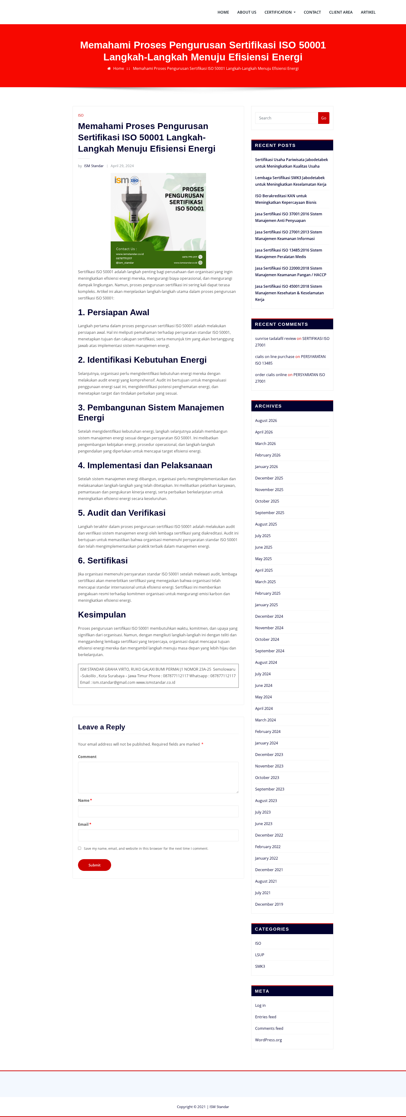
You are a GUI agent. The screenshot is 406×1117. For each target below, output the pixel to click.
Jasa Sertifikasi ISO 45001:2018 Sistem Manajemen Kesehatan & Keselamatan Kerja (289, 293)
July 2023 (263, 812)
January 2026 (266, 466)
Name (85, 800)
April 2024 (264, 708)
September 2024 (269, 650)
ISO (81, 115)
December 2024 (269, 616)
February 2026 (268, 455)
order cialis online (271, 374)
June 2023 (263, 823)
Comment (87, 756)
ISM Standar (91, 165)
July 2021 (263, 892)
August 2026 (266, 420)
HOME (223, 12)
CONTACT (312, 12)
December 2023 (269, 754)
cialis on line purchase (274, 356)
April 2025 (264, 570)
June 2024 (263, 685)
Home (118, 68)
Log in (260, 1005)
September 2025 (269, 512)
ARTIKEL (368, 12)
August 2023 (266, 800)
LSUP (259, 954)
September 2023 (269, 789)
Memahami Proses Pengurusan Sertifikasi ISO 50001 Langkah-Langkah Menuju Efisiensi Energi (216, 68)
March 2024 (265, 720)
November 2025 (269, 489)
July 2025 (263, 535)
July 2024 (263, 673)
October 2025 (267, 501)
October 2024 (267, 639)
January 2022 (266, 858)
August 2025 (266, 524)
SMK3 (260, 966)
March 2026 (265, 443)
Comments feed (269, 1028)
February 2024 (268, 731)
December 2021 (269, 869)
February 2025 (268, 593)
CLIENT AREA (341, 12)
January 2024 (266, 743)
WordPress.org (268, 1039)
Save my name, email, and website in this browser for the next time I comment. (146, 848)
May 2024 (263, 697)
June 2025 (263, 547)
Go (323, 118)
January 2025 (266, 604)
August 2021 (266, 881)
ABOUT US (246, 12)
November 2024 (269, 627)
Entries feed (265, 1016)
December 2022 (269, 835)
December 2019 (269, 904)
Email (84, 824)
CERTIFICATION (279, 12)
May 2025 (263, 558)
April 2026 (264, 432)
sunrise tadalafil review (275, 338)
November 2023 (269, 766)
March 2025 (265, 581)
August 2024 (266, 662)
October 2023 (267, 777)
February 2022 (268, 846)
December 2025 (269, 478)
